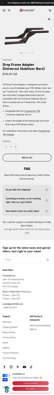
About (5, 342)
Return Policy (9, 332)
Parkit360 (7, 59)
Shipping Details (10, 327)
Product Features (10, 353)
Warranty (7, 322)
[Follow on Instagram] (11, 367)
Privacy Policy (9, 337)
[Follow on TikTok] (31, 367)
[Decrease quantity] (6, 146)
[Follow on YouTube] (24, 367)
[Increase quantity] (15, 146)
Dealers (6, 347)
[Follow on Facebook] (4, 367)
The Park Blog (9, 358)
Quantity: (7, 141)
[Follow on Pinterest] (18, 367)
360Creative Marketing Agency (40, 327)
